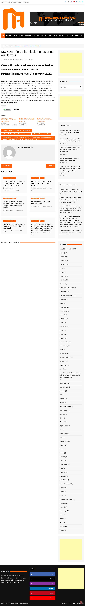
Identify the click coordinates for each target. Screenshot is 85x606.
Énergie (62, 330)
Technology (63, 511)
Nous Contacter (5, 2)
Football (62, 353)
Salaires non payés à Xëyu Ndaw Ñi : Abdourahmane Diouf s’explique (71, 192)
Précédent (7, 165)
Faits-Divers (28, 35)
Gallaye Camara (9, 210)
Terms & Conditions (78, 603)
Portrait (62, 460)
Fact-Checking (64, 342)
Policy (69, 603)
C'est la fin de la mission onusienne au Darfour (17, 134)
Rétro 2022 (63, 480)
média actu (63, 410)
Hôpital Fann (63, 365)
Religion (43, 35)
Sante (49, 35)
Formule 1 (63, 361)
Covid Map (26, 2)
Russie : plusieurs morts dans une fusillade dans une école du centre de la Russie (14, 183)
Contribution (63, 291)
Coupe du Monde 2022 (66, 295)
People (62, 453)
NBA (61, 429)
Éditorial (62, 322)
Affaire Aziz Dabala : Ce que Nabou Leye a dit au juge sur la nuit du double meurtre (70, 149)
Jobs (66, 35)
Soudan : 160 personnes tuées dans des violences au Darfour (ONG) (44, 119)
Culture (62, 303)
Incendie (62, 369)
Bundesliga (63, 276)
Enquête (62, 334)
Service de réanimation (66, 499)
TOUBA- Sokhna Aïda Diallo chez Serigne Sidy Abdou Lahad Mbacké (70, 131)
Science (62, 495)
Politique (8, 35)
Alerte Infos (63, 260)
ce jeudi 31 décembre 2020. (42, 134)
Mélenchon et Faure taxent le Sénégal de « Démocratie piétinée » (42, 183)
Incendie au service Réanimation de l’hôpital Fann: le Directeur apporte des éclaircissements (70, 375)
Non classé (63, 441)
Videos (15, 35)
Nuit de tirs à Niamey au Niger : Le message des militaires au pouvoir (70, 140)
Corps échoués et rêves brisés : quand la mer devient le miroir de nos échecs (71, 233)
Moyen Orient (63, 425)
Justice (62, 398)
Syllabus (7, 231)
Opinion (62, 445)
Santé (61, 491)
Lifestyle (62, 402)
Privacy (64, 603)
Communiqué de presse (67, 287)
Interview (62, 391)
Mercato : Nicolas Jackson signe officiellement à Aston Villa (69, 159)
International (7, 178)
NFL (61, 437)
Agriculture (63, 256)
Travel (61, 522)
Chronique (63, 280)
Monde (61, 35)
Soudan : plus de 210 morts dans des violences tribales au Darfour (26, 119)
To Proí (62, 518)
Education (63, 326)
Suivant (50, 165)
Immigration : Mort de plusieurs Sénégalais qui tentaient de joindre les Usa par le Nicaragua (71, 224)
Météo (61, 418)
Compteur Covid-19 (16, 2)
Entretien (62, 338)
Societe (36, 35)
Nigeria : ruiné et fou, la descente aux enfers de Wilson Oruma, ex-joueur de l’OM (70, 200)
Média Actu (15, 582)
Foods (61, 349)
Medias (62, 414)
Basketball (63, 264)
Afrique (55, 35)
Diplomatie (63, 311)
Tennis (62, 515)
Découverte (63, 307)
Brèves (62, 272)
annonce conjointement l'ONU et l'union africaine (17, 130)
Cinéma (62, 284)
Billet (61, 268)
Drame (62, 315)
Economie (63, 318)
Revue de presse (65, 484)
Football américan (65, 357)
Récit (61, 468)
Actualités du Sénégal (66, 249)
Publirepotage (64, 464)
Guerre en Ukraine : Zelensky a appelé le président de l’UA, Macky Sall (14, 226)
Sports (21, 35)
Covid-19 (62, 299)
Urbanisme (63, 526)
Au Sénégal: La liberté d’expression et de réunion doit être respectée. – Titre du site (71, 208)
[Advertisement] (71, 63)
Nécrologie (63, 433)
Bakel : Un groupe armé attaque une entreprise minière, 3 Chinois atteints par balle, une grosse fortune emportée (70, 170)
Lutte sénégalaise (65, 406)
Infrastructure (63, 383)
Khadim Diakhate (7, 59)
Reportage (63, 476)
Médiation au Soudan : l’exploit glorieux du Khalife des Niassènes (8, 119)
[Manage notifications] (81, 602)
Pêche (61, 449)
